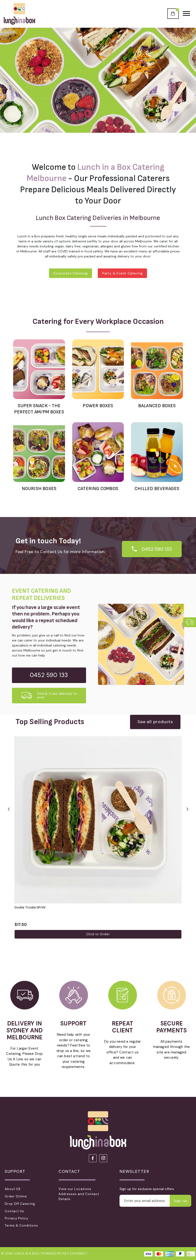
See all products (155, 722)
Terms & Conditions (21, 1225)
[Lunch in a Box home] (19, 14)
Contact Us (14, 1211)
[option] (98, 80)
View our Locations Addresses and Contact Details (79, 1194)
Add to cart (98, 934)
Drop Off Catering (20, 1204)
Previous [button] (8, 808)
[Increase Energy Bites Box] (178, 924)
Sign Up (180, 1201)
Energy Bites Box (27, 907)
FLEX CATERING (73, 1253)
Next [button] (187, 808)
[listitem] (98, 838)
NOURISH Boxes (39, 488)
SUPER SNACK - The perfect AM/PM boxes (39, 409)
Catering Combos (98, 488)
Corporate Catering (70, 273)
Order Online (16, 1196)
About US (13, 1189)
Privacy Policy (16, 1218)
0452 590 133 (157, 549)
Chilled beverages (157, 488)
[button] (189, 622)
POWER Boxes (98, 406)
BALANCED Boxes (157, 406)
